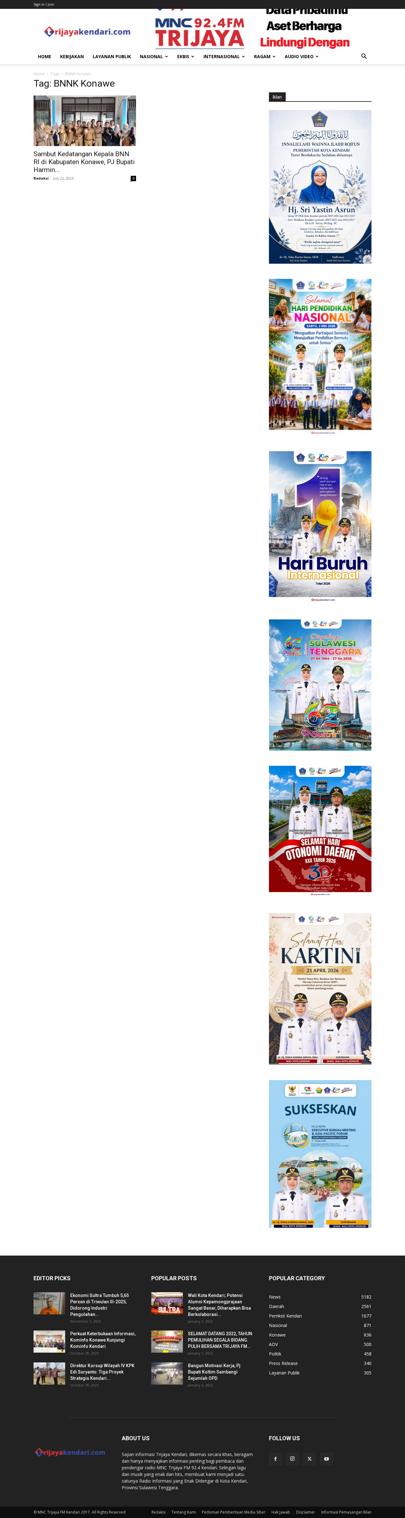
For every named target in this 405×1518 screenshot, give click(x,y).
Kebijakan (72, 56)
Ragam (262, 56)
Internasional (221, 56)
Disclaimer (305, 1512)
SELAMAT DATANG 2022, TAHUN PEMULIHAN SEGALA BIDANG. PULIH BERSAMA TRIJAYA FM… (220, 1340)
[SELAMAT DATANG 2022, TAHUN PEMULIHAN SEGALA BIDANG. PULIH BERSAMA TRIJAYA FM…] (167, 1342)
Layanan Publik (112, 56)
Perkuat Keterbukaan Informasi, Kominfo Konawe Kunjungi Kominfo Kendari (102, 1340)
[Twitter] (309, 1459)
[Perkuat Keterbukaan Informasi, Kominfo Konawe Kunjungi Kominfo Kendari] (49, 1342)
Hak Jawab (280, 1512)
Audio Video (299, 56)
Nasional (151, 56)
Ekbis (183, 56)
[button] (363, 57)
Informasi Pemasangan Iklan (346, 1512)
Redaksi (41, 178)
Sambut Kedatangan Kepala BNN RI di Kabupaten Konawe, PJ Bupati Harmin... (84, 162)
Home (44, 56)
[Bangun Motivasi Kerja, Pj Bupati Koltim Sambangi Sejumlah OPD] (167, 1373)
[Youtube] (326, 1459)
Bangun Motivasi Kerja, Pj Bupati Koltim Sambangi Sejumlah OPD (214, 1372)
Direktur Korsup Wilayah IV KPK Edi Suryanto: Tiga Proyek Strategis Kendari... (102, 1372)
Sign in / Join (44, 4)
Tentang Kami (183, 1512)
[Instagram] (292, 1459)
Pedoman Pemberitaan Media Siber (233, 1512)
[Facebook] (275, 1459)
